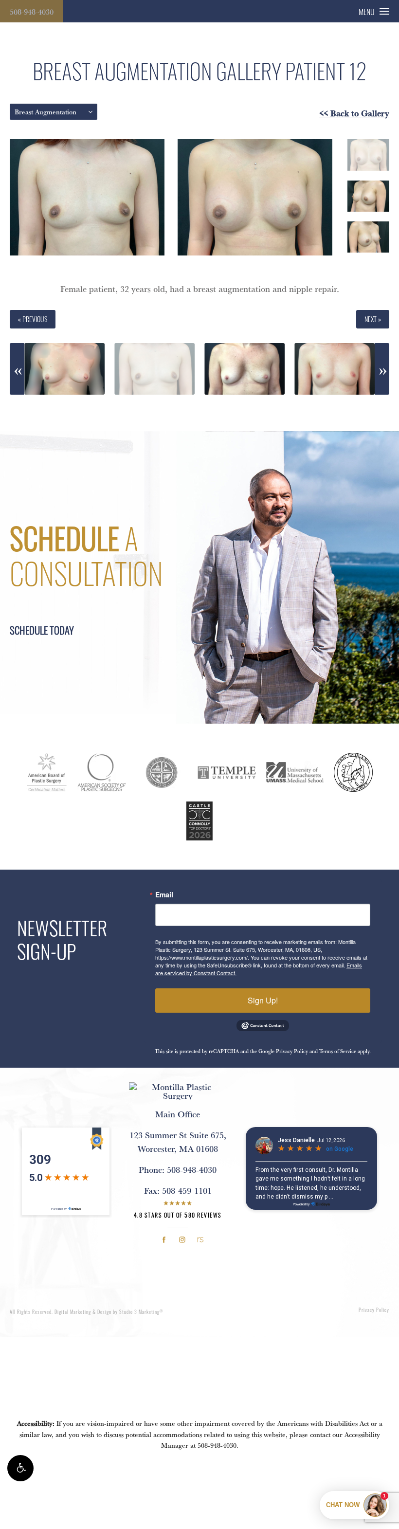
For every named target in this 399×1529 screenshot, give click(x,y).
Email (164, 894)
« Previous (32, 319)
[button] (20, 1468)
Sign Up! (263, 1000)
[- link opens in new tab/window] (46, 772)
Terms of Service (337, 1051)
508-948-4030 (32, 12)
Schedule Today (42, 630)
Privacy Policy (292, 1051)
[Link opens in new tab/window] (164, 1240)
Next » (372, 319)
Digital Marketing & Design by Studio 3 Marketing (108, 1311)
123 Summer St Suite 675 (177, 1142)
